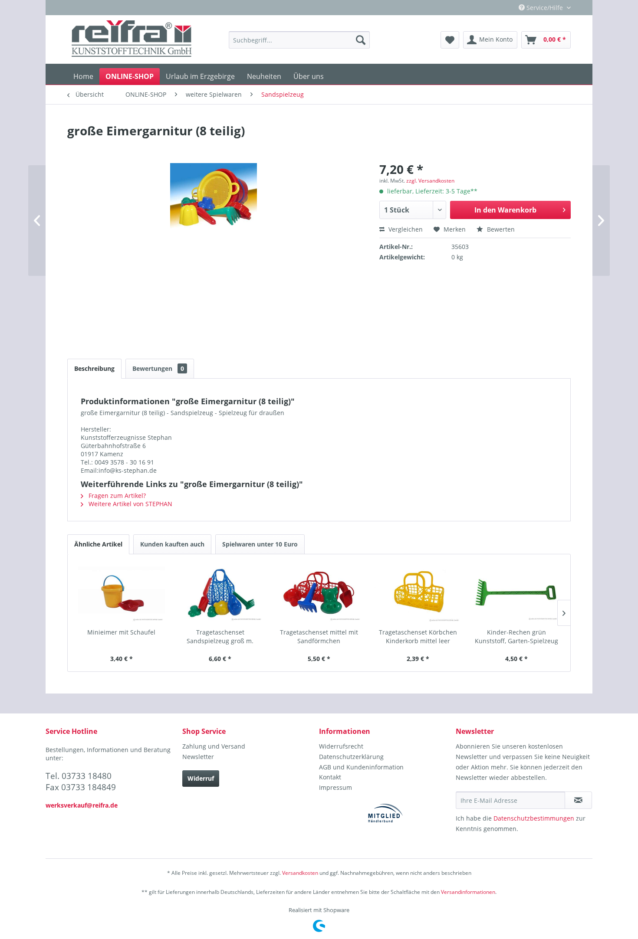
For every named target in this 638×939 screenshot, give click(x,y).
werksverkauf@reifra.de (82, 805)
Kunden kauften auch (172, 544)
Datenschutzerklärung (351, 757)
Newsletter (198, 757)
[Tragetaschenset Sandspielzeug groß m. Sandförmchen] (220, 593)
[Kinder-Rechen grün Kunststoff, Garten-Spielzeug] (516, 593)
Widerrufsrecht (341, 746)
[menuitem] (299, 40)
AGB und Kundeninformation (361, 767)
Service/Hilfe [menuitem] (545, 7)
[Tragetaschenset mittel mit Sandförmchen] (319, 593)
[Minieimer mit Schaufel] (121, 593)
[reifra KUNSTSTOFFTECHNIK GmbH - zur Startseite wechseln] (132, 39)
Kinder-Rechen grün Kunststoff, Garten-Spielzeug (516, 636)
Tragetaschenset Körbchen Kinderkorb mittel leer (418, 636)
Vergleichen (405, 229)
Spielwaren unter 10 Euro (260, 544)
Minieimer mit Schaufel (121, 632)
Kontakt (330, 777)
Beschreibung (94, 368)
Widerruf (200, 778)
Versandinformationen (468, 892)
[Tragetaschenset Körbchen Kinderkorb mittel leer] (418, 593)
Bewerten (500, 229)
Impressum (335, 787)
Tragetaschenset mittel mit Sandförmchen (319, 636)
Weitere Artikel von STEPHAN (129, 504)
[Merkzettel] (450, 40)
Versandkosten (300, 873)
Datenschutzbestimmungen (533, 818)
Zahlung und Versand (213, 746)
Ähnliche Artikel (98, 544)
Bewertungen (158, 368)
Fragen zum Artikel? (116, 495)
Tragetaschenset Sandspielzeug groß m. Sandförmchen (220, 636)
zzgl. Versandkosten (430, 180)
